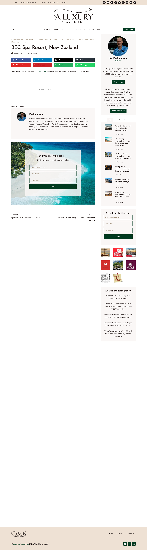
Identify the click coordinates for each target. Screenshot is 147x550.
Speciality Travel (82, 39)
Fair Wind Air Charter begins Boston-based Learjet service (76, 217)
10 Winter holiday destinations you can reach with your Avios (123, 156)
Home (111, 533)
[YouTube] (131, 2)
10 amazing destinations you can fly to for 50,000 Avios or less (122, 142)
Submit (53, 186)
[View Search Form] (13, 30)
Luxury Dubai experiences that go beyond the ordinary (122, 169)
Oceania (40, 39)
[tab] (110, 120)
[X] (129, 544)
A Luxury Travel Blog (21, 544)
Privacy (131, 533)
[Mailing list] (104, 2)
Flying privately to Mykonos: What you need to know (122, 181)
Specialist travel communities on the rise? (26, 216)
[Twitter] (111, 2)
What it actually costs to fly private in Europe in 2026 (123, 128)
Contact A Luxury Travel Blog (53, 3)
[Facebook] (108, 2)
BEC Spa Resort (41, 71)
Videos (23, 42)
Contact (120, 533)
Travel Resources (96, 29)
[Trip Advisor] (123, 2)
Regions (48, 39)
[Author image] (12, 53)
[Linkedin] (115, 2)
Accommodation (17, 39)
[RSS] (134, 2)
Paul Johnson (20, 53)
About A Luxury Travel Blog (24, 3)
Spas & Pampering (67, 39)
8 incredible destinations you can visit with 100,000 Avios (122, 195)
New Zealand (30, 39)
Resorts (55, 39)
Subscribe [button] (129, 29)
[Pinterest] (119, 2)
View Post (120, 134)
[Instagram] (127, 2)
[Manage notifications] (141, 544)
